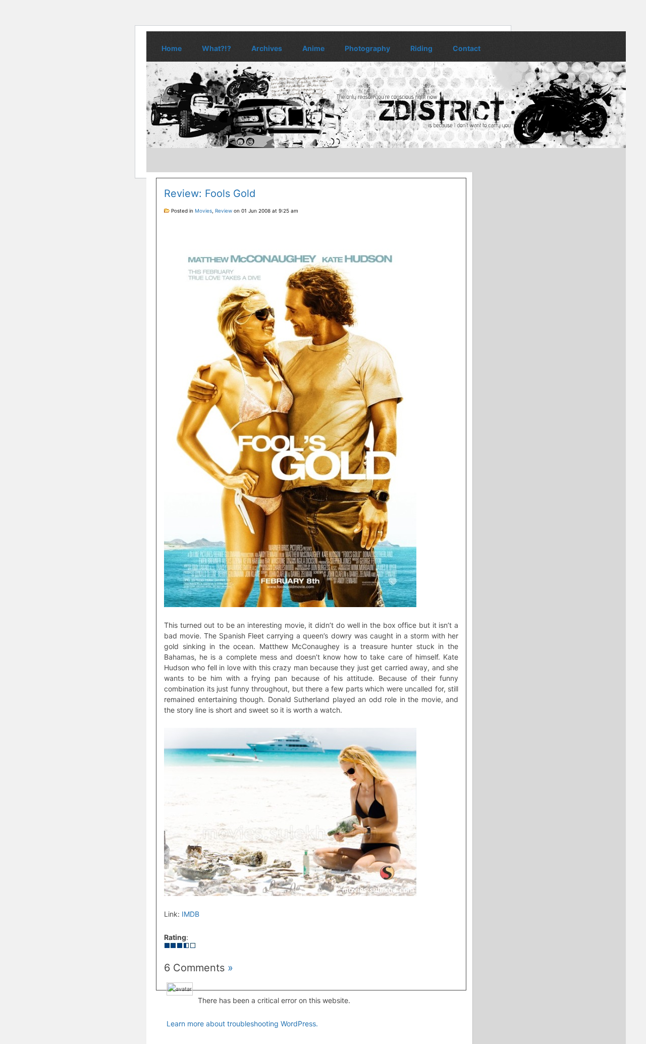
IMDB (190, 914)
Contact (466, 48)
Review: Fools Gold (209, 193)
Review (223, 211)
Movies (203, 211)
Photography (367, 48)
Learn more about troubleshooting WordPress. (242, 1023)
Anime (313, 48)
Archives (266, 48)
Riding (421, 48)
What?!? (216, 48)
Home (172, 48)
